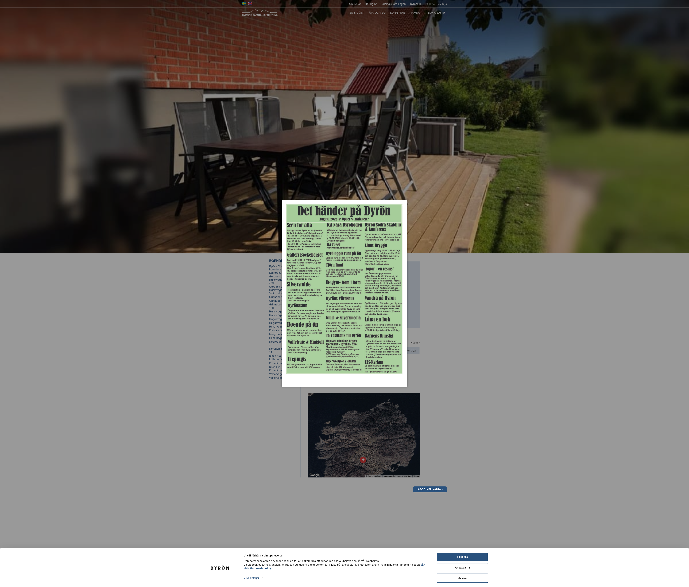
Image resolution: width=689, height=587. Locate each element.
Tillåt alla (462, 556)
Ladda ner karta (429, 489)
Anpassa (460, 567)
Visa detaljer (251, 578)
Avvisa (462, 578)
